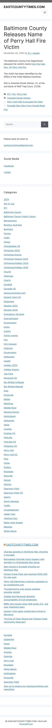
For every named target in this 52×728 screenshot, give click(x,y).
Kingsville (8, 395)
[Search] (44, 124)
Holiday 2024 (10, 365)
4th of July (9, 203)
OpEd (6, 425)
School (7, 480)
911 (8, 94)
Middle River (10, 408)
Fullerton (8, 348)
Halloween (9, 357)
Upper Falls (9, 514)
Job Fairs (8, 374)
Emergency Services (14, 314)
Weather (8, 527)
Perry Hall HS (10, 454)
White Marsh (10, 531)
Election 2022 (11, 306)
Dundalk (8, 284)
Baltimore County (12, 212)
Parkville (8, 437)
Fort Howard (10, 344)
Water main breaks (13, 522)
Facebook (9, 166)
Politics (7, 467)
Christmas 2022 (12, 250)
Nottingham (10, 416)
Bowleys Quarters (13, 225)
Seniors (7, 484)
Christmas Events (12, 255)
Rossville (8, 476)
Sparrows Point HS (13, 493)
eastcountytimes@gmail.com (18, 145)
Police (7, 463)
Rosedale (8, 471)
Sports (7, 497)
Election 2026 (11, 310)
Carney (7, 233)
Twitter (7, 172)
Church (7, 272)
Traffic (7, 505)
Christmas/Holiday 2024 (16, 263)
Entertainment (11, 318)
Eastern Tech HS (12, 297)
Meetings (8, 403)
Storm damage (11, 501)
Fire (14, 94)
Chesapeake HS (12, 246)
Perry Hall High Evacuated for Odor (25, 102)
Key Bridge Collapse (14, 382)
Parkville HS (10, 442)
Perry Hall (22, 94)
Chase (7, 242)
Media (7, 399)
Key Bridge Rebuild (13, 386)
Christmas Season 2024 (16, 259)
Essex (7, 327)
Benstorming (10, 220)
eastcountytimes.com (14, 293)
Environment (10, 323)
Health (7, 361)
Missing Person (11, 412)
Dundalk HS (10, 289)
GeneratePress (26, 724)
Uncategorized (11, 510)
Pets (6, 459)
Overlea (8, 429)
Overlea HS (9, 433)
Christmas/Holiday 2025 (16, 267)
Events (7, 331)
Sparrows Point (11, 488)
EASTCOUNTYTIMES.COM (24, 7)
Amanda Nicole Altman (19, 98)
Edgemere (9, 301)
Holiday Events (11, 369)
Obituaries (9, 420)
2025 (6, 199)
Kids (6, 391)
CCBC (7, 237)
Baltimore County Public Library (20, 216)
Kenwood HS (10, 378)
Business (8, 229)
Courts (7, 280)
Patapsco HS (10, 446)
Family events (11, 335)
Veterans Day (10, 518)
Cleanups (8, 276)
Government (10, 352)
